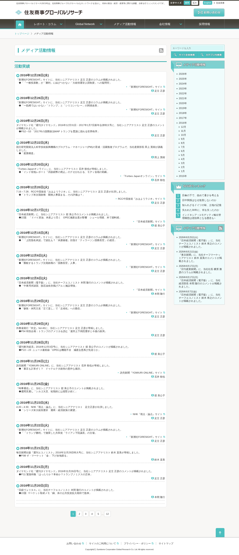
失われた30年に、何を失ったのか (200, 210)
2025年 (183, 78)
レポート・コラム (45, 24)
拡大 (195, 3)
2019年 (183, 108)
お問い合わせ (73, 543)
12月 (183, 126)
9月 (183, 139)
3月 (183, 163)
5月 (183, 155)
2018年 (183, 113)
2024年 (183, 83)
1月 (183, 171)
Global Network (85, 24)
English (207, 3)
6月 (183, 151)
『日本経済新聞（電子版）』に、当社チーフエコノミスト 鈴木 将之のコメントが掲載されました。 (200, 243)
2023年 (183, 88)
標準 (187, 3)
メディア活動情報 (125, 24)
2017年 (183, 118)
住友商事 (220, 3)
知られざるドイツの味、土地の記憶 (201, 205)
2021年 (183, 98)
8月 (183, 143)
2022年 (183, 93)
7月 (183, 147)
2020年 (183, 103)
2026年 (183, 73)
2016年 (183, 122)
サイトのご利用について (102, 543)
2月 (183, 167)
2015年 (183, 176)
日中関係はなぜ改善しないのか (200, 200)
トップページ (22, 33)
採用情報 (204, 24)
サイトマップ (166, 543)
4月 (183, 159)
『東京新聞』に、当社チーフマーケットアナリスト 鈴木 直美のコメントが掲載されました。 (200, 257)
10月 (183, 135)
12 (107, 513)
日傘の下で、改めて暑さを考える (200, 195)
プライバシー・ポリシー (137, 543)
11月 (183, 130)
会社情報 (164, 24)
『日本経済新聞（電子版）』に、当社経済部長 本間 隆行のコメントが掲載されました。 (200, 283)
